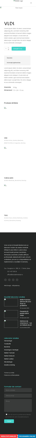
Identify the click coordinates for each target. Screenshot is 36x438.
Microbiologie (8, 362)
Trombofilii (7, 344)
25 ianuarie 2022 (24, 308)
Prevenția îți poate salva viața (24, 313)
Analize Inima (8, 140)
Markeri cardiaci (9, 359)
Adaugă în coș (17, 49)
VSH (5, 138)
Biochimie (18, 180)
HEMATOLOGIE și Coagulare (12, 143)
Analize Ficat (8, 218)
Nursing (23, 143)
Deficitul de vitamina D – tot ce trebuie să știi (26, 323)
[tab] (17, 58)
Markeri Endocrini (9, 356)
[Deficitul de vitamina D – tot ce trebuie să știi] (11, 324)
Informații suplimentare (13, 62)
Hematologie (8, 341)
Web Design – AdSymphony (12, 285)
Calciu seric (8, 178)
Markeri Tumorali (9, 353)
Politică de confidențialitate (11, 375)
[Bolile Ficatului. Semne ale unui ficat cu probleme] (11, 302)
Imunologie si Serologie (11, 350)
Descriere (9, 58)
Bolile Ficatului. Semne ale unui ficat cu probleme (25, 303)
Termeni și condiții (9, 372)
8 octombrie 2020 (25, 327)
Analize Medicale (18, 140)
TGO (6, 215)
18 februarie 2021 (24, 318)
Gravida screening (9, 365)
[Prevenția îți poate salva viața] (11, 314)
